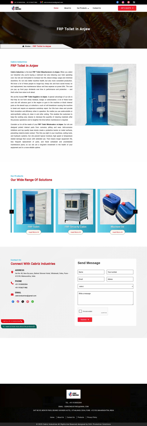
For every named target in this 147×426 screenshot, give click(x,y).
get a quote (126, 8)
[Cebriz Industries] (16, 8)
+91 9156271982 (31, 2)
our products (82, 8)
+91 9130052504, (19, 2)
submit (84, 320)
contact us (97, 8)
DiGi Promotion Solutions (99, 424)
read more (31, 232)
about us (67, 8)
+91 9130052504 (21, 284)
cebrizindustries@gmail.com (53, 2)
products (81, 417)
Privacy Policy (92, 417)
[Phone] (12, 283)
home (56, 8)
